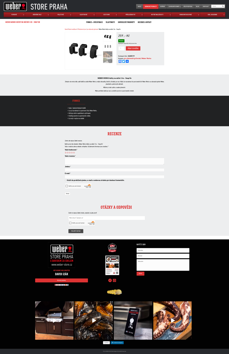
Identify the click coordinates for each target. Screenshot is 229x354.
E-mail (68, 173)
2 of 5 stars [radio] (68, 152)
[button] (61, 280)
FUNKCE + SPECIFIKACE (94, 22)
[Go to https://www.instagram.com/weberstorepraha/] (114, 281)
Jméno (68, 167)
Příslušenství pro (82, 29)
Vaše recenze (70, 156)
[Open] (54, 320)
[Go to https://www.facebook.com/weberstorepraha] (110, 281)
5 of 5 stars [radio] (74, 152)
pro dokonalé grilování (92, 29)
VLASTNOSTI (110, 22)
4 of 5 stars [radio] (72, 152)
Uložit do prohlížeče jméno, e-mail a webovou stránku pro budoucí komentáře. (95, 180)
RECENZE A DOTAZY (144, 22)
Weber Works (146, 58)
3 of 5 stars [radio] (70, 152)
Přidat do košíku (133, 49)
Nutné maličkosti (73, 29)
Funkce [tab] (76, 100)
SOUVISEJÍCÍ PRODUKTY (126, 22)
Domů (66, 29)
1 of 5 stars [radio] (66, 152)
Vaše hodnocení (71, 150)
